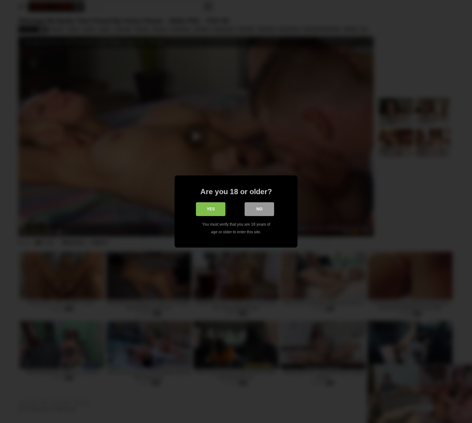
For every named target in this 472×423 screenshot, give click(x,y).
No (259, 209)
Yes (211, 209)
